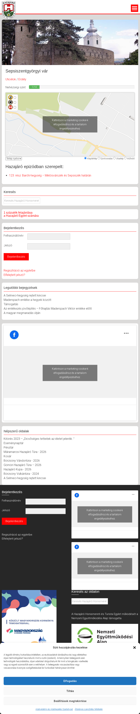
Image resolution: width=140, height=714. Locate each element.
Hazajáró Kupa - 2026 (17, 469)
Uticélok (10, 79)
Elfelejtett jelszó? (14, 275)
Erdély (22, 79)
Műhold (131, 158)
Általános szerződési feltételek (89, 709)
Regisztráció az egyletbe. (17, 534)
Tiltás (70, 691)
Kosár (7, 456)
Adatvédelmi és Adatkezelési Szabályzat (54, 709)
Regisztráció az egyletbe (19, 270)
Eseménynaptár (14, 443)
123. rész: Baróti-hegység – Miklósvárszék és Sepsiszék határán (50, 175)
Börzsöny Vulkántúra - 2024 (21, 473)
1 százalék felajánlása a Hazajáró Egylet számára (21, 214)
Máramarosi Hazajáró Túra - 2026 (25, 452)
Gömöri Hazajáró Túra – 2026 (22, 465)
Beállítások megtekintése (70, 701)
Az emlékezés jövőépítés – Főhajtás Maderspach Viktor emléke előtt (48, 308)
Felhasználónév (14, 235)
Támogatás (11, 304)
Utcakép (120, 158)
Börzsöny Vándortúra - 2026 (22, 460)
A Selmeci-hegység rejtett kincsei (25, 295)
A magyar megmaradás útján (22, 313)
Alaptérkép (92, 158)
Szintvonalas (107, 158)
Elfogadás (70, 681)
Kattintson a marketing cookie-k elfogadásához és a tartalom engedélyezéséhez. (70, 124)
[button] (134, 647)
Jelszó (8, 245)
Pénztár (8, 447)
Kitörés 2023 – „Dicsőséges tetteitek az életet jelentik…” (39, 438)
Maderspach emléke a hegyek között (27, 300)
